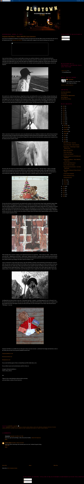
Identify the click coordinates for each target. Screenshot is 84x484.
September (66, 131)
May (65, 139)
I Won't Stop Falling (67, 152)
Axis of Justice (64, 93)
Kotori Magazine (64, 97)
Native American (19, 428)
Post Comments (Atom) (12, 468)
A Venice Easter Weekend (68, 173)
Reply (6, 439)
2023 (64, 108)
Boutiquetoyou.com (6, 359)
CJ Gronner (70, 79)
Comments (65, 39)
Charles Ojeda (8, 442)
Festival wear (26, 427)
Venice (39, 428)
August (65, 133)
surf (24, 428)
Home (30, 465)
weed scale (7, 445)
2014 (64, 186)
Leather (12, 428)
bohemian (8, 427)
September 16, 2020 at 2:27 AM (16, 436)
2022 (64, 110)
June (65, 137)
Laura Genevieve (6, 428)
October (65, 129)
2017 (64, 119)
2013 (64, 188)
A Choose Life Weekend (68, 154)
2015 (64, 123)
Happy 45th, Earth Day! (68, 150)
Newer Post (4, 465)
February (66, 181)
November (66, 127)
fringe (31, 427)
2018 (64, 118)
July (65, 135)
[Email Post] (18, 425)
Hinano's (41, 427)
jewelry (45, 427)
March (65, 180)
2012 (64, 190)
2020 (64, 114)
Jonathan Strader (51, 427)
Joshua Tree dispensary (36, 437)
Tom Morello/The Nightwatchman (68, 95)
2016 (64, 121)
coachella (13, 427)
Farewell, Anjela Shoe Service (69, 162)
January (65, 183)
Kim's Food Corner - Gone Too (69, 142)
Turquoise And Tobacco (17, 40)
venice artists (44, 428)
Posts (64, 36)
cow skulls (19, 427)
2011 (64, 192)
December (66, 125)
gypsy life (35, 427)
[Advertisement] (71, 52)
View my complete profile (67, 85)
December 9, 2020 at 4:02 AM (17, 442)
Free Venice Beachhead (66, 92)
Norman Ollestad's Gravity (68, 175)
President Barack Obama (66, 98)
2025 (64, 106)
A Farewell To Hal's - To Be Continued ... (71, 144)
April (65, 141)
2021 (64, 112)
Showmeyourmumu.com (7, 356)
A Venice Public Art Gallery (69, 164)
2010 (64, 194)
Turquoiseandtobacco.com (7, 353)
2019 (64, 116)
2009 (64, 196)
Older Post (56, 465)
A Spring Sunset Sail (67, 177)
